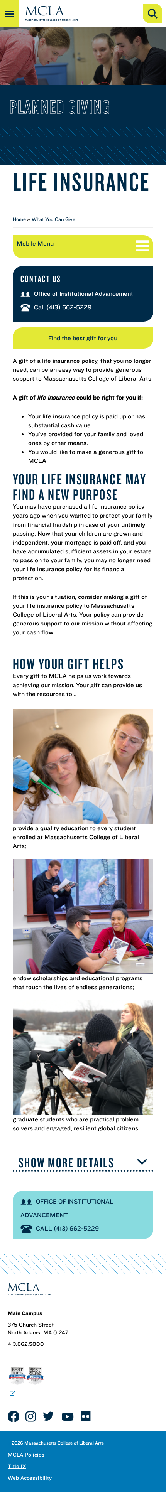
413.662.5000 (26, 1343)
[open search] (152, 13)
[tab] (83, 1163)
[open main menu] (9, 13)
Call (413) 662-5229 (62, 307)
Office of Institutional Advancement (83, 293)
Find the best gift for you (82, 338)
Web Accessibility (30, 1477)
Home (20, 219)
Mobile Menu (35, 243)
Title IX (17, 1466)
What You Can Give (53, 219)
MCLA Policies (26, 1454)
